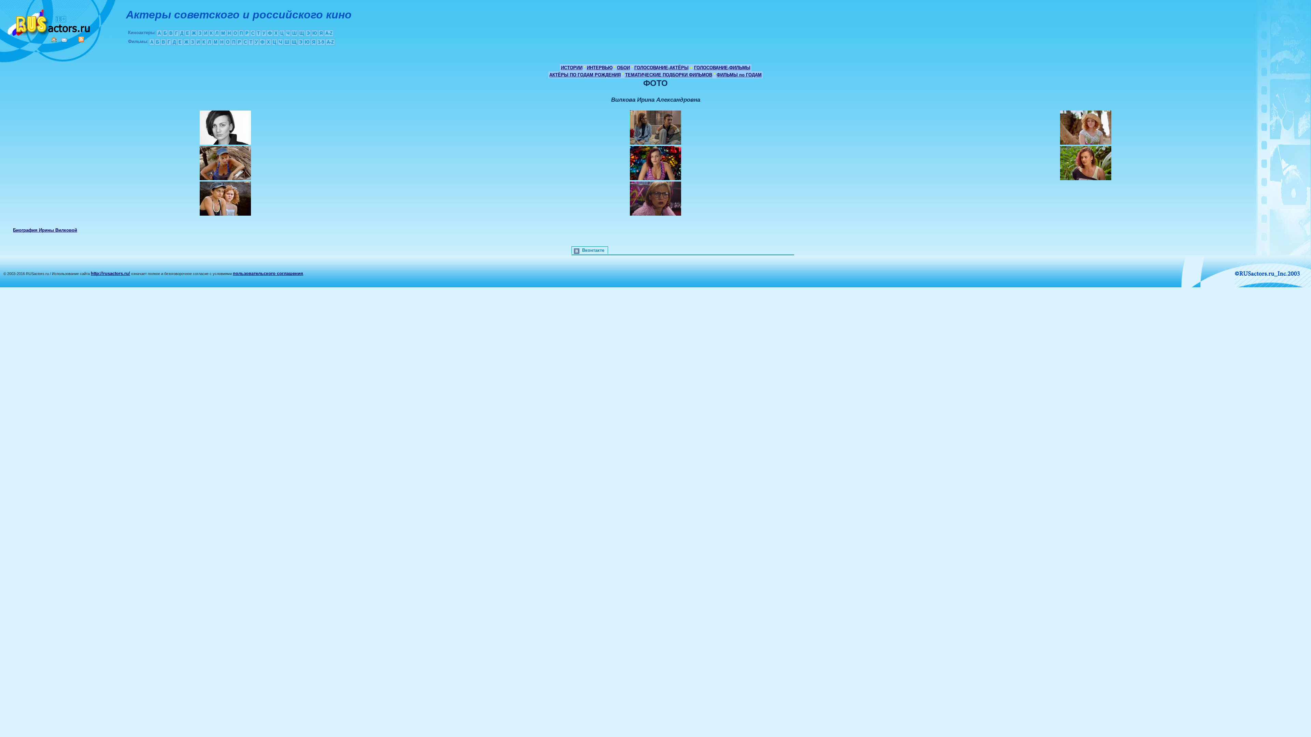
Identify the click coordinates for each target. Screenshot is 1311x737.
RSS (81, 39)
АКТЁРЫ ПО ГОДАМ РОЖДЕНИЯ (585, 74)
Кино (49, 21)
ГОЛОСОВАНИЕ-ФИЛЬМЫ (722, 67)
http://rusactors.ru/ (110, 273)
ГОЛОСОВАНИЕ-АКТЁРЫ (661, 67)
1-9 (321, 42)
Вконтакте (593, 250)
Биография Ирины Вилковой (45, 230)
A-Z (329, 33)
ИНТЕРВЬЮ (599, 67)
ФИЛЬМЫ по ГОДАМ (739, 74)
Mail (64, 40)
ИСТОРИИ (571, 67)
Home (54, 39)
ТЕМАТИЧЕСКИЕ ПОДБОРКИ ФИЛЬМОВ (668, 74)
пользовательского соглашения (268, 273)
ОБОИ (623, 67)
